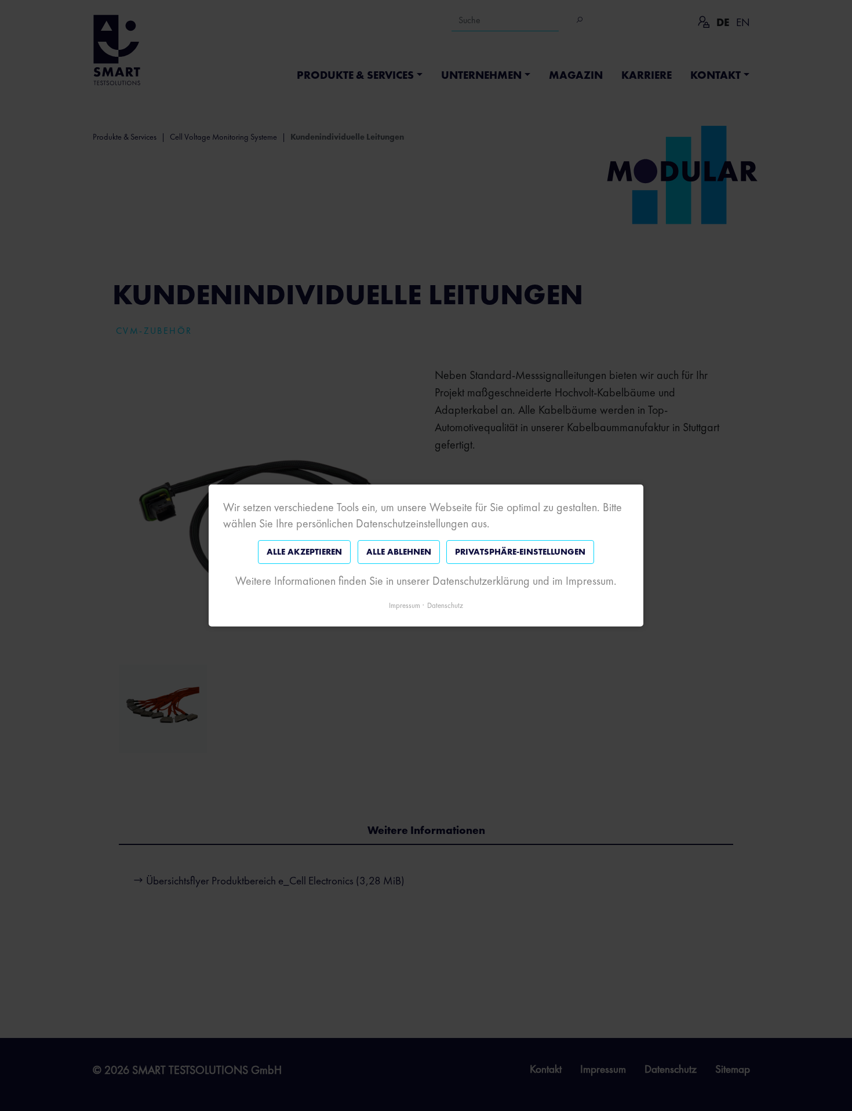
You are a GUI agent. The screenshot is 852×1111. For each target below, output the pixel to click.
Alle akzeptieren (304, 552)
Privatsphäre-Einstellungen (520, 552)
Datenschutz (445, 605)
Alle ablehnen (398, 552)
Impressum (404, 605)
